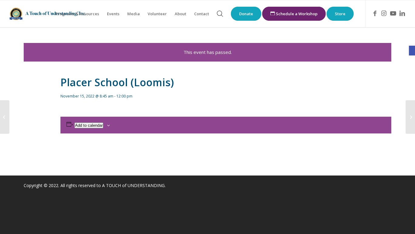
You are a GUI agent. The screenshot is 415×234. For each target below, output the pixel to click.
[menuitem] (77, 13)
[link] (412, 50)
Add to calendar (89, 125)
